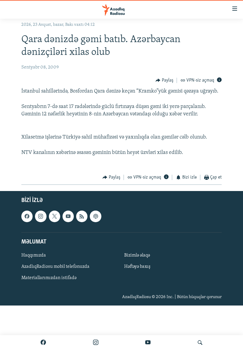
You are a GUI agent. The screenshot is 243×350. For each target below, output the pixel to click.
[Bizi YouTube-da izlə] (148, 342)
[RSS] (81, 216)
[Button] (164, 80)
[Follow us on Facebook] (27, 216)
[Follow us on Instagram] (40, 216)
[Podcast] (95, 216)
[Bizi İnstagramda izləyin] (96, 342)
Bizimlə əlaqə (137, 255)
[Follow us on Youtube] (68, 216)
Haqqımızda (33, 255)
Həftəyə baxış (137, 266)
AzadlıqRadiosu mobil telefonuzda (55, 266)
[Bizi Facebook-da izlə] (43, 342)
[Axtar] (200, 342)
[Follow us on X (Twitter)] (54, 216)
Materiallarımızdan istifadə (48, 278)
